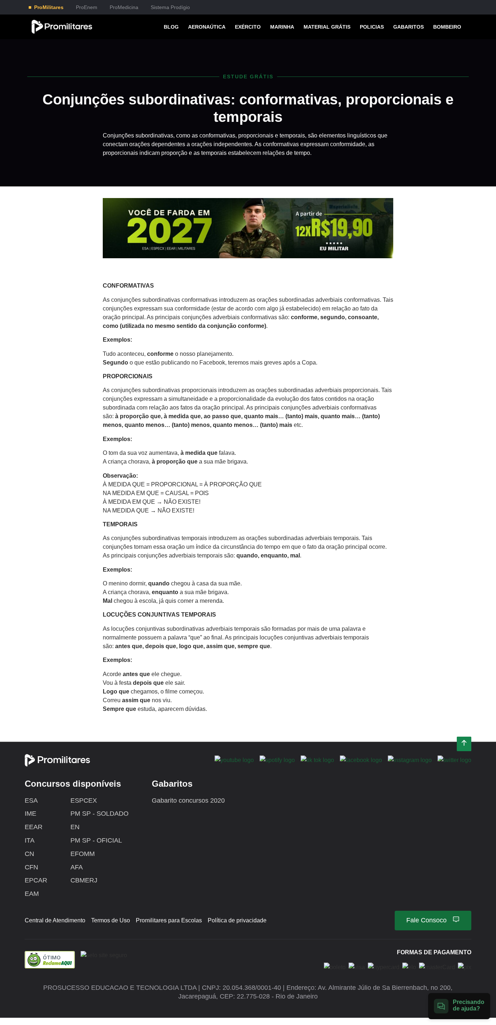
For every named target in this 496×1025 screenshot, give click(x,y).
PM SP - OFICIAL (96, 840)
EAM (32, 893)
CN (29, 853)
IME (30, 813)
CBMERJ (83, 880)
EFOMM (82, 853)
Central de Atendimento (55, 920)
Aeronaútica (206, 27)
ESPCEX (83, 800)
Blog (171, 27)
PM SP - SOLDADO (99, 813)
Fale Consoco (426, 920)
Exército (248, 27)
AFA (76, 867)
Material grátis (327, 27)
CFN (31, 867)
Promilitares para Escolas (169, 920)
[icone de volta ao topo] (464, 744)
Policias (372, 27)
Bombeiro (447, 27)
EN (75, 827)
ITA (29, 840)
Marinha (282, 27)
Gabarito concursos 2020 (188, 800)
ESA (31, 800)
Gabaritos (408, 27)
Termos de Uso (110, 920)
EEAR (33, 827)
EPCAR (36, 880)
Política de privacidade (237, 920)
